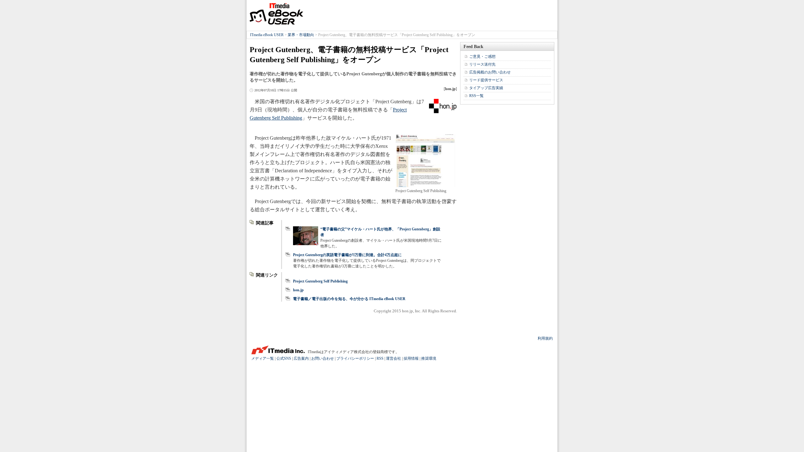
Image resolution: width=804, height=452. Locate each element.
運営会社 (393, 358)
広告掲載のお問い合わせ (490, 72)
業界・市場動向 (301, 35)
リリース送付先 (482, 64)
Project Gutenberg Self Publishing (320, 281)
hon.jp (298, 290)
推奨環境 (428, 358)
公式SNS (283, 358)
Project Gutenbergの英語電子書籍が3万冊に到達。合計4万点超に (347, 255)
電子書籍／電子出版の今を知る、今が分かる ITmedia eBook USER (349, 299)
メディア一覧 (262, 358)
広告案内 (301, 358)
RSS (380, 358)
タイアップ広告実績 (486, 88)
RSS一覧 (476, 96)
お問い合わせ (322, 358)
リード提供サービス (486, 80)
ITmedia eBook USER (276, 13)
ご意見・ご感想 (482, 56)
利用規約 (545, 338)
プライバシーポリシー (355, 358)
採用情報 (411, 358)
